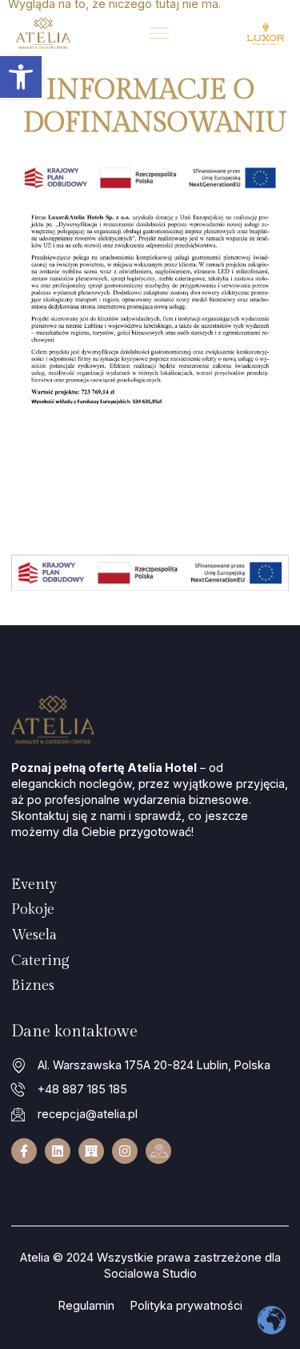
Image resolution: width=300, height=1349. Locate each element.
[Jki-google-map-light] (158, 1151)
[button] (21, 77)
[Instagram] (125, 1151)
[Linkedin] (57, 1151)
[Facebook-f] (24, 1151)
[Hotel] (91, 1151)
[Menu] (159, 33)
